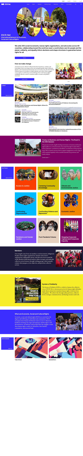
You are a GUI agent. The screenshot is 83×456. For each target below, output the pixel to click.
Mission (24, 57)
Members (39, 4)
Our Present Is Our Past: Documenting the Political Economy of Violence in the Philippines (31, 121)
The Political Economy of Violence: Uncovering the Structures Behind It (63, 103)
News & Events (22, 104)
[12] (69, 72)
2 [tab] (69, 81)
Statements (29, 111)
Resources (56, 4)
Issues (28, 4)
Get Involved (68, 4)
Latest (62, 4)
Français (74, 1)
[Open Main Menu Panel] (81, 4)
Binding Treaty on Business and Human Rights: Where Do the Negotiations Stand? (31, 106)
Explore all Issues (9, 177)
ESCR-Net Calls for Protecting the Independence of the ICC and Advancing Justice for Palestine (30, 113)
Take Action (18, 360)
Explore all (10, 348)
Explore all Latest (9, 95)
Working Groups (47, 4)
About (33, 4)
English (63, 1)
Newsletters (52, 360)
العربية (80, 1)
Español (69, 1)
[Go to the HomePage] (6, 4)
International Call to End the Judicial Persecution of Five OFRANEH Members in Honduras (65, 130)
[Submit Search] (75, 4)
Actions (55, 128)
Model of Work (24, 79)
